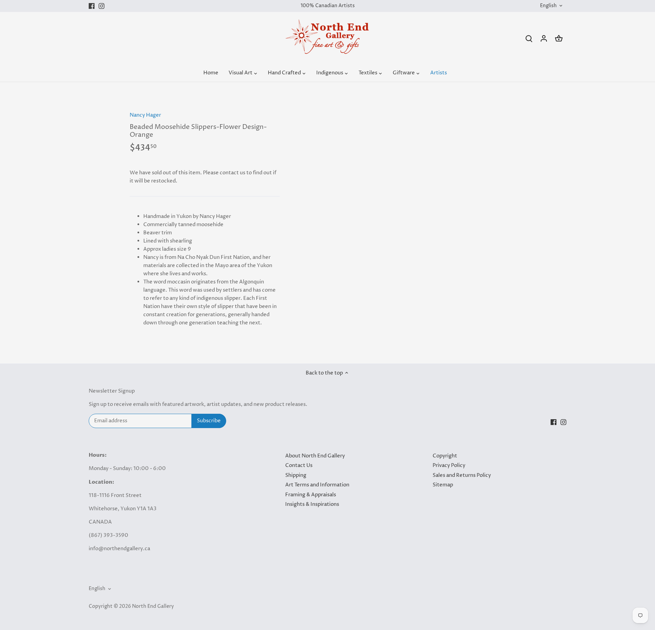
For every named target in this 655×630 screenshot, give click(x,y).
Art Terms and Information (317, 484)
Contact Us (298, 465)
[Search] (528, 38)
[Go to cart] (559, 38)
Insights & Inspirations (312, 504)
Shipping (295, 475)
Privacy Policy (449, 465)
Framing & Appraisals (310, 494)
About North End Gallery (315, 455)
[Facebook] (91, 6)
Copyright (445, 455)
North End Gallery (153, 606)
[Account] (543, 38)
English (548, 6)
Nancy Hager (145, 115)
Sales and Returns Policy (462, 475)
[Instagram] (101, 6)
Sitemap (443, 484)
